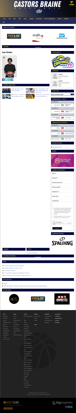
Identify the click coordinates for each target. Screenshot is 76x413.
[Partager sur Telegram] (12, 79)
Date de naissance (56, 182)
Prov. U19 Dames (27, 343)
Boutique (66, 18)
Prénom (54, 178)
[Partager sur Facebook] (3, 79)
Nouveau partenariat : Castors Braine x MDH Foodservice (17, 275)
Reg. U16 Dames (27, 353)
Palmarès (5, 318)
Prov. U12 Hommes (28, 368)
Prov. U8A (26, 381)
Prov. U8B (26, 387)
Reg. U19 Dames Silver (27, 340)
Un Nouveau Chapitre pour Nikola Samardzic (14, 265)
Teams (19, 18)
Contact (60, 18)
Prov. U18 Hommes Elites (28, 348)
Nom (53, 173)
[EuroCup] (62, 160)
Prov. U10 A (26, 372)
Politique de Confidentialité (45, 394)
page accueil (37, 316)
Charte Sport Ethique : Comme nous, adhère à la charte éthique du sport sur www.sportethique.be (25, 286)
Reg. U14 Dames (27, 364)
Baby (25, 378)
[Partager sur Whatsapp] (9, 79)
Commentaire (55, 200)
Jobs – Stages (6, 339)
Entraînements (6, 330)
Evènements (16, 324)
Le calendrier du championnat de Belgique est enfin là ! (17, 273)
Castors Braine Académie (48, 317)
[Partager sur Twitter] (6, 79)
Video (15, 333)
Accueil (4, 18)
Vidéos (35, 320)
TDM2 (25, 320)
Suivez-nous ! (38, 48)
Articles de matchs (18, 335)
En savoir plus (9, 408)
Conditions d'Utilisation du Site (63, 217)
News (14, 18)
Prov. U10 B (26, 374)
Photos (35, 318)
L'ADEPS (5, 283)
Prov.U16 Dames (27, 385)
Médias (25, 18)
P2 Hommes (26, 326)
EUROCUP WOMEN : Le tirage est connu (13, 268)
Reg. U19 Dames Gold (27, 336)
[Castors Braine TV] (62, 61)
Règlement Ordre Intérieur (7, 323)
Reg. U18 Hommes (28, 345)
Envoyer (57, 228)
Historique (5, 316)
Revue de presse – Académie (49, 321)
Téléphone (54, 191)
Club (10, 18)
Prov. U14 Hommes (28, 366)
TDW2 (25, 322)
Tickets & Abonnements (49, 18)
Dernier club (55, 196)
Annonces (16, 326)
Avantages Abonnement (6, 334)
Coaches (5, 337)
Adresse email (55, 187)
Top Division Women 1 (28, 317)
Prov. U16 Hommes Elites (28, 357)
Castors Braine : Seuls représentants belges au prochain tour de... (42, 90)
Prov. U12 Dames (27, 370)
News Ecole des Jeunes (17, 321)
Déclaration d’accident (5, 327)
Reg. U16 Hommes (28, 351)
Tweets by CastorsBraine (32, 253)
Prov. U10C (26, 383)
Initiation (26, 376)
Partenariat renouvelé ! (10, 270)
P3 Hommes (26, 330)
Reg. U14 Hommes (28, 362)
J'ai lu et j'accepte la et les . (62, 217)
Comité (4, 320)
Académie (31, 18)
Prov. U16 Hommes (28, 360)
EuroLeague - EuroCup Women (17, 329)
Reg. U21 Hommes (28, 333)
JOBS (4, 22)
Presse (15, 316)
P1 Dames (26, 324)
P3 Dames (26, 328)
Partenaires (39, 18)
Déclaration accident (57, 147)
